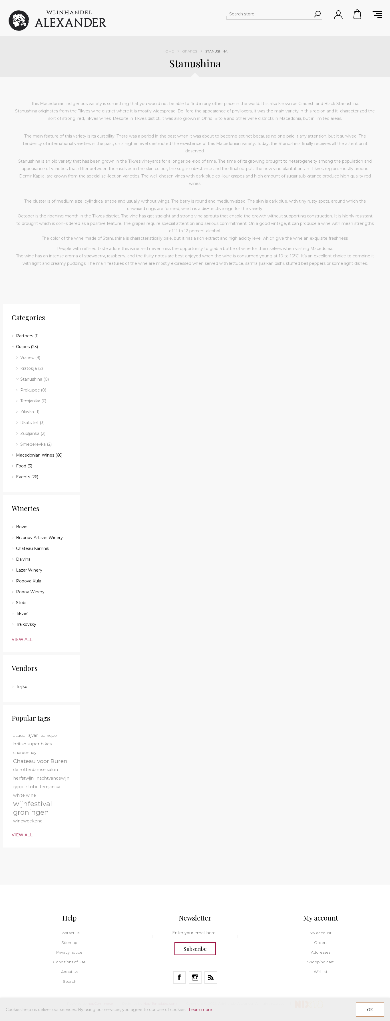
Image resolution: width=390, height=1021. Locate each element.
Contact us (69, 933)
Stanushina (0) (34, 379)
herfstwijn (23, 778)
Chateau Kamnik (32, 548)
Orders (320, 942)
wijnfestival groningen (32, 808)
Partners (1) (27, 335)
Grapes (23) (27, 346)
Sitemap (69, 942)
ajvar (33, 735)
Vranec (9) (30, 357)
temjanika (50, 786)
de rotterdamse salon (35, 769)
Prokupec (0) (33, 390)
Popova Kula (28, 581)
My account (320, 933)
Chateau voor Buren (40, 761)
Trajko (21, 686)
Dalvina (23, 559)
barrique (49, 735)
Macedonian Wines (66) (39, 455)
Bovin (21, 526)
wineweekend (28, 821)
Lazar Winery (29, 570)
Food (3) (24, 466)
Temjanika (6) (33, 400)
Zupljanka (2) (32, 433)
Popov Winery (30, 591)
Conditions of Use (69, 962)
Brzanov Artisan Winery (39, 537)
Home (168, 51)
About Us (69, 971)
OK (370, 1009)
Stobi (21, 602)
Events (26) (27, 476)
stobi (31, 786)
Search (69, 981)
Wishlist (320, 971)
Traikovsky (26, 624)
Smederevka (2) (36, 444)
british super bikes (32, 743)
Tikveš (22, 613)
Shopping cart (357, 14)
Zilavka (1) (29, 411)
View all (22, 639)
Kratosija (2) (31, 368)
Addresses (320, 952)
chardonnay (24, 752)
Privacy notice (69, 952)
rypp (18, 786)
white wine (24, 795)
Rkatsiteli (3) (32, 422)
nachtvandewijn (53, 778)
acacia (19, 735)
